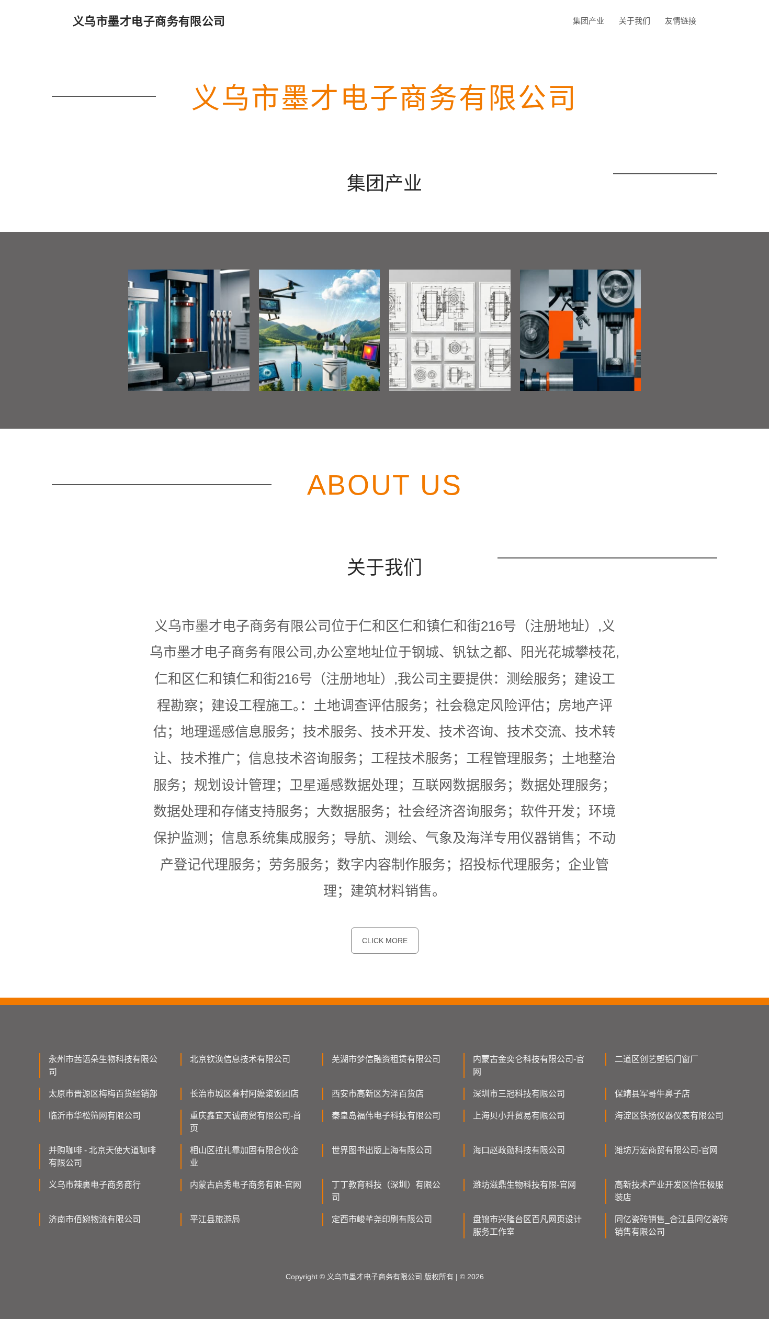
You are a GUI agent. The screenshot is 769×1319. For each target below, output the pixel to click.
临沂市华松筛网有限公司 (95, 1115)
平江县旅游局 (215, 1219)
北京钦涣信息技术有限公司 (240, 1059)
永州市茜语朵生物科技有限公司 (103, 1065)
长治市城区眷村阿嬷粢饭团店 (244, 1093)
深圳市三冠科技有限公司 (519, 1093)
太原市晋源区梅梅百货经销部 (103, 1093)
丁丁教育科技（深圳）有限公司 (386, 1191)
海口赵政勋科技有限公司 (519, 1150)
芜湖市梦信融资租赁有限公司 (386, 1059)
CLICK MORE (385, 940)
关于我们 (634, 20)
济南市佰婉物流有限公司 (95, 1219)
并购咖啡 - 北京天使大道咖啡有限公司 (102, 1156)
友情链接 (680, 20)
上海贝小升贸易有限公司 (519, 1115)
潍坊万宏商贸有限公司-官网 (666, 1150)
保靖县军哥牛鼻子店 (652, 1093)
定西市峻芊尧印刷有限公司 (382, 1219)
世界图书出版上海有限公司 (382, 1150)
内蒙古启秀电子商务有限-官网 (245, 1184)
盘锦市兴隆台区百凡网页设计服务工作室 (527, 1225)
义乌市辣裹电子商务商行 (95, 1184)
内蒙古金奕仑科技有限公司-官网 (528, 1065)
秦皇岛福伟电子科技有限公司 (386, 1115)
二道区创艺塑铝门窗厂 (656, 1059)
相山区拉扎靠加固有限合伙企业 (244, 1156)
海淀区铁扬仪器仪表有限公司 (669, 1115)
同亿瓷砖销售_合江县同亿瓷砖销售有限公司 (671, 1225)
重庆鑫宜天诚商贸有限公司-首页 (245, 1122)
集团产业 (588, 20)
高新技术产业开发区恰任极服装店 (669, 1191)
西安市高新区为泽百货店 (378, 1093)
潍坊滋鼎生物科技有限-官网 (524, 1184)
